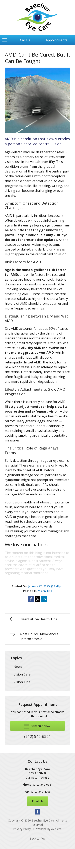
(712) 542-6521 (43, 784)
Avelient (56, 829)
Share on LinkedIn (44, 599)
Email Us (37, 801)
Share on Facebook (31, 599)
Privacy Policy (22, 829)
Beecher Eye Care (43, 820)
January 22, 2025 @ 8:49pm (46, 586)
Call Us (25, 40)
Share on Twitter (37, 599)
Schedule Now (40, 726)
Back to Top (38, 838)
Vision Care (22, 674)
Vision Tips (45, 591)
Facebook (37, 812)
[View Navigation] (6, 40)
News (18, 666)
